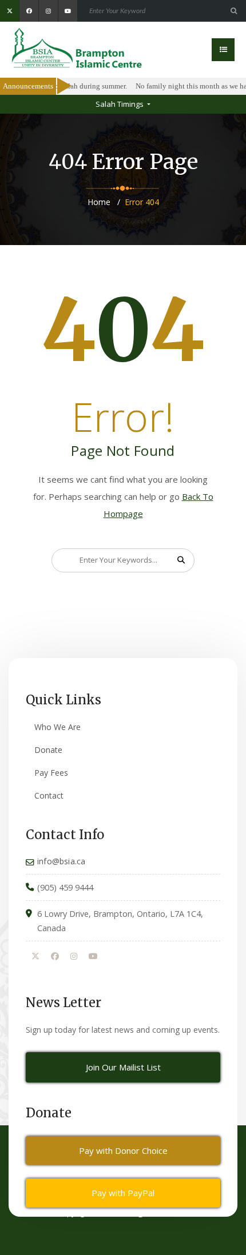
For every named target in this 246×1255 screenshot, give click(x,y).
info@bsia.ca (61, 861)
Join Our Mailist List (123, 1067)
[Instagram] (73, 956)
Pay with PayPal (123, 1192)
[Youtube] (93, 956)
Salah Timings (120, 104)
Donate (48, 749)
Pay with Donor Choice (123, 1150)
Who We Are (57, 726)
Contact (49, 795)
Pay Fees (51, 772)
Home (99, 202)
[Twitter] (35, 956)
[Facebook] (55, 956)
